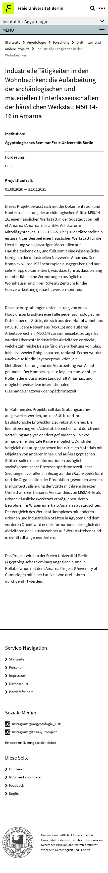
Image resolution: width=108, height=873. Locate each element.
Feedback (16, 785)
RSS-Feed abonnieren (25, 777)
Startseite (12, 42)
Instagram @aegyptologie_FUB (36, 723)
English (15, 793)
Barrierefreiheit (21, 691)
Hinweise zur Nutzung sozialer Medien (30, 743)
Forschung (61, 42)
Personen (16, 667)
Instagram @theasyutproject (34, 731)
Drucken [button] (15, 769)
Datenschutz (18, 683)
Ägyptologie (36, 42)
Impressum (17, 675)
